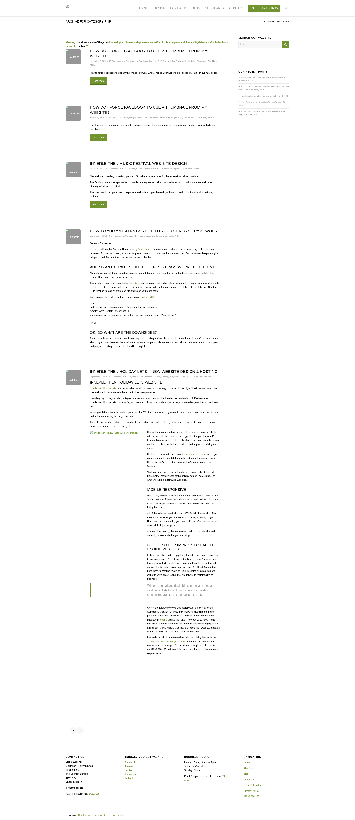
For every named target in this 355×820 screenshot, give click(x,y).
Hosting (164, 377)
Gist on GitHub (148, 297)
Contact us (249, 779)
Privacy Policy (251, 790)
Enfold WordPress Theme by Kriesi (109, 815)
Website (191, 61)
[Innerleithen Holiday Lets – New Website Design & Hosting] (73, 377)
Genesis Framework (195, 454)
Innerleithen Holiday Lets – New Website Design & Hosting (153, 371)
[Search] (285, 8)
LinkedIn (129, 778)
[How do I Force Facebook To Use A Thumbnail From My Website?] (73, 56)
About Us (248, 768)
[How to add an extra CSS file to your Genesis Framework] (73, 236)
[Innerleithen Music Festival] (73, 169)
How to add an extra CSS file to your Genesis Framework (153, 231)
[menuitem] (143, 8)
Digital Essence (85, 815)
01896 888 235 (251, 796)
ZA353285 (94, 793)
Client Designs (128, 169)
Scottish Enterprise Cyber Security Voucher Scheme (261, 77)
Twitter (128, 770)
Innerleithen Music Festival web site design (138, 163)
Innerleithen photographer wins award (255, 96)
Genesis (153, 61)
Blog (246, 773)
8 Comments (112, 117)
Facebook (143, 61)
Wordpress (202, 61)
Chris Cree (134, 283)
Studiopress (144, 249)
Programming (169, 61)
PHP (160, 61)
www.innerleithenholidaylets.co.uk (168, 641)
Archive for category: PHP (88, 21)
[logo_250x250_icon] (76, 8)
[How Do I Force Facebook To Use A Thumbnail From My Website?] (73, 113)
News (162, 117)
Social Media (181, 61)
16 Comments (115, 61)
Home (247, 762)
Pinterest (130, 766)
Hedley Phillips (207, 117)
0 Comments (112, 169)
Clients (125, 117)
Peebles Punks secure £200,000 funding (256, 102)
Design (132, 117)
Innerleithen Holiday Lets (103, 388)
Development (132, 61)
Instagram (130, 774)
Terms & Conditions (254, 785)
